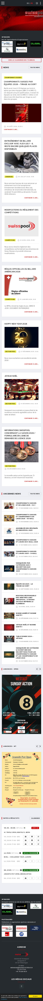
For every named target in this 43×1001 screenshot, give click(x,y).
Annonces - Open (10, 669)
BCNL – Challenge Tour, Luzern (17, 857)
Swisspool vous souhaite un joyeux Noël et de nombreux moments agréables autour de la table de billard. (21, 412)
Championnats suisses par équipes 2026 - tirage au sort (20, 83)
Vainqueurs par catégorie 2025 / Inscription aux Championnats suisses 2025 (26, 567)
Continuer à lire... (11, 129)
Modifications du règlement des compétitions (21, 211)
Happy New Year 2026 (16, 323)
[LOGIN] (37, 3)
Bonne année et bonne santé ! (26, 614)
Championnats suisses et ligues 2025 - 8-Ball (26, 552)
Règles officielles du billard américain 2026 (20, 270)
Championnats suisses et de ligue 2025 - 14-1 (26, 504)
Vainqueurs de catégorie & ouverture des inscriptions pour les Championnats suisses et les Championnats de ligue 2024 (27, 653)
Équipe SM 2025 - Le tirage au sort (24, 585)
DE (28, 3)
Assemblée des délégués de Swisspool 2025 (27, 529)
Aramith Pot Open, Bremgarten (17, 874)
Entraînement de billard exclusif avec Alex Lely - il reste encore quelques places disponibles (21, 144)
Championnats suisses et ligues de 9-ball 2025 (27, 541)
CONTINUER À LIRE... (31, 198)
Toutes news (35, 67)
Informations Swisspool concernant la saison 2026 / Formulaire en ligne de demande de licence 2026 (20, 434)
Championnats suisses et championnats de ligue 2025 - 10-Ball (26, 516)
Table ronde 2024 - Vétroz (24, 637)
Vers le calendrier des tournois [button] (21, 60)
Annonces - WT (9, 746)
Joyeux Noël (11, 375)
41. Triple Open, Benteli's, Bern (17, 832)
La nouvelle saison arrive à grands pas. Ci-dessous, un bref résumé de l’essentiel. (20, 477)
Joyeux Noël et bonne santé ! (26, 626)
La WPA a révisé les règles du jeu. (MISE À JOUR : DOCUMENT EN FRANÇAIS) (20, 307)
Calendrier (35, 818)
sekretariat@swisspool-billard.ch (21, 967)
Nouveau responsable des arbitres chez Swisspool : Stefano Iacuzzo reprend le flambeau (26, 599)
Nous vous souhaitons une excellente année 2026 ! (20, 359)
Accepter (35, 996)
